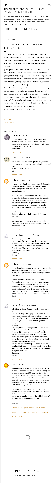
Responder (17, 152)
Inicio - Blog (11, 29)
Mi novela (24, 29)
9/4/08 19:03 (26, 180)
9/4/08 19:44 (35, 235)
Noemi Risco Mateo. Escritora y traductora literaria (24, 11)
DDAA (14, 364)
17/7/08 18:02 (23, 365)
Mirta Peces (17, 158)
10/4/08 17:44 (26, 264)
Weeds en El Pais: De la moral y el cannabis (30, 412)
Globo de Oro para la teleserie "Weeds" (28, 408)
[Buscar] (49, 4)
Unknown (16, 180)
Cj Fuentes (16, 135)
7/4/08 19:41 (28, 158)
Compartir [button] (8, 119)
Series (11, 123)
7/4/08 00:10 (27, 135)
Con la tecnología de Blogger (29, 471)
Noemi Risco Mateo (21, 235)
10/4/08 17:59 (35, 305)
